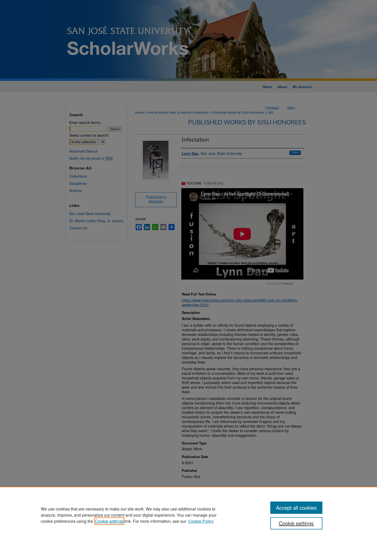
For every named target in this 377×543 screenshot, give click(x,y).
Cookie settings (109, 521)
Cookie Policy (201, 521)
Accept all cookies (296, 507)
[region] (188, 515)
